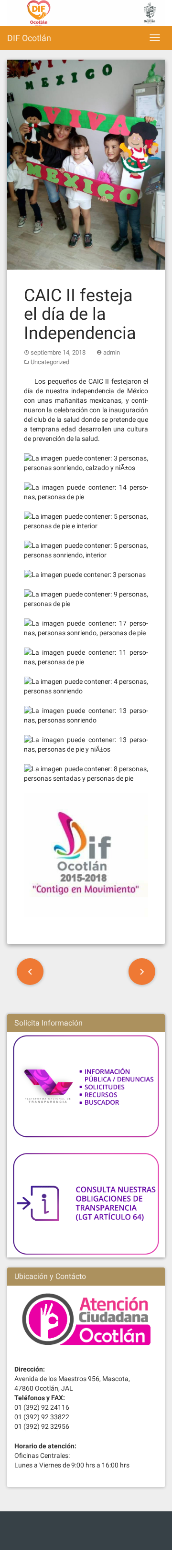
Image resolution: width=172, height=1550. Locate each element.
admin (111, 352)
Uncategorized (50, 362)
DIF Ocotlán (29, 38)
